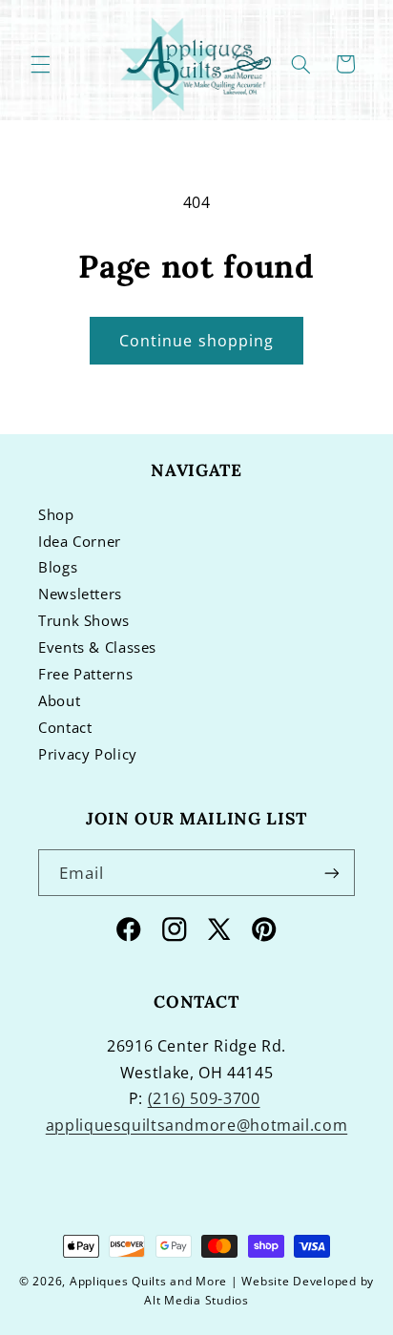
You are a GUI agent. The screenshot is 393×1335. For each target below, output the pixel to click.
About (59, 700)
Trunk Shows (84, 620)
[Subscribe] (332, 872)
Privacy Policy (87, 753)
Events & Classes (97, 647)
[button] (40, 64)
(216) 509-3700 (204, 1098)
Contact (65, 727)
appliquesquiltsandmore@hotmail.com (196, 1125)
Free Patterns (85, 673)
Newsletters (80, 593)
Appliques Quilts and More (148, 1281)
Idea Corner (79, 541)
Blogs (57, 566)
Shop (56, 514)
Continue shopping (196, 340)
